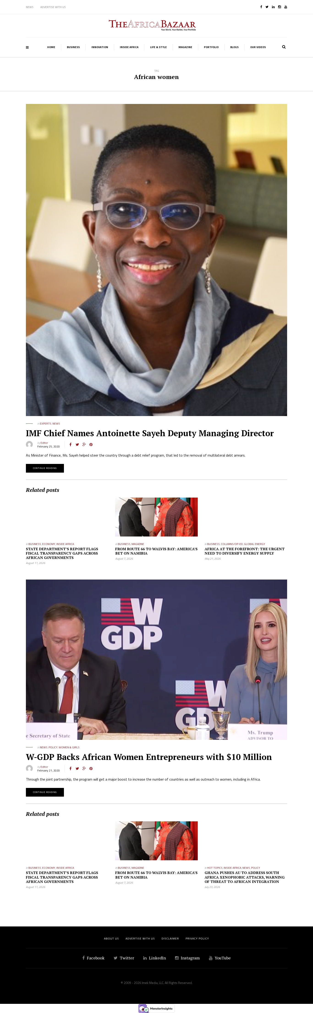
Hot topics (214, 868)
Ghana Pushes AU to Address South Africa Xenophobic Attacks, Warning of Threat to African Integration (245, 877)
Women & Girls (69, 747)
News (29, 7)
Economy (48, 544)
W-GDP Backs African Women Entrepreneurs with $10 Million (149, 757)
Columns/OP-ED (232, 544)
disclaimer (170, 938)
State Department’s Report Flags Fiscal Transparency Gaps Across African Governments (62, 553)
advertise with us (140, 938)
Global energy (254, 544)
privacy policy (197, 938)
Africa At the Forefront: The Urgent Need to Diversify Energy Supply (245, 551)
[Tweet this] (77, 444)
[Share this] (70, 444)
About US (111, 938)
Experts (45, 423)
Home (51, 47)
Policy (53, 747)
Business (73, 47)
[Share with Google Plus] (84, 444)
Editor (44, 443)
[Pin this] (91, 444)
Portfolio (211, 47)
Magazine (185, 47)
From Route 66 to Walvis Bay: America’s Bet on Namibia (156, 551)
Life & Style (158, 47)
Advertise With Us (53, 7)
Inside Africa (129, 47)
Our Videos (258, 47)
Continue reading (45, 468)
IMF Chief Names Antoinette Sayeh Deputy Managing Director (150, 433)
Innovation (99, 47)
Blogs (234, 47)
